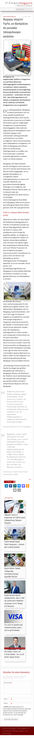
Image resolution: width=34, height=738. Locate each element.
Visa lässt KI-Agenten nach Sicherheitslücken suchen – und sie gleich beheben (14, 627)
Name (8, 699)
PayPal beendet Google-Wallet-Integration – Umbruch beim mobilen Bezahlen (14, 544)
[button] (6, 486)
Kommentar (8, 683)
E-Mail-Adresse (8, 704)
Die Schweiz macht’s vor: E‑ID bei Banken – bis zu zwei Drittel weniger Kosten (14, 654)
